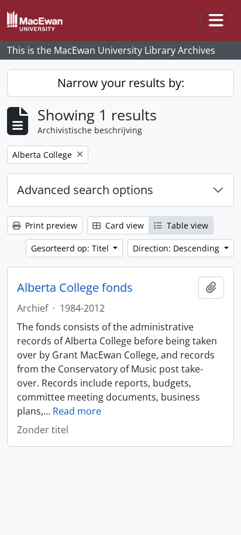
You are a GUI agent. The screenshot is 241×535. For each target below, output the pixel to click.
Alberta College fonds (75, 288)
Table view (186, 225)
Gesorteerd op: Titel (71, 248)
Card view (123, 225)
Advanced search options (85, 190)
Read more (77, 411)
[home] (39, 21)
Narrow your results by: (120, 83)
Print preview (50, 225)
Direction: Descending (177, 248)
